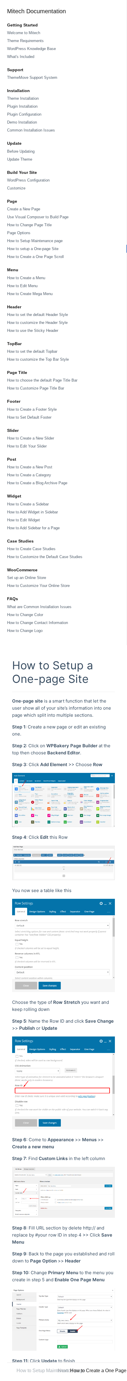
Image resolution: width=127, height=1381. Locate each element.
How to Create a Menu (26, 278)
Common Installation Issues (31, 130)
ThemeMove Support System (32, 77)
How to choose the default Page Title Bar (42, 380)
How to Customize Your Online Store (38, 585)
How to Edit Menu (22, 286)
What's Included (20, 56)
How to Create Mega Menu (30, 294)
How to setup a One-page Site (32, 249)
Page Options (18, 233)
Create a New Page (23, 209)
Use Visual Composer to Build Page (38, 217)
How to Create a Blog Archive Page (37, 483)
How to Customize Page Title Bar (35, 388)
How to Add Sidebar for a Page (33, 528)
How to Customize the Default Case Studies (44, 557)
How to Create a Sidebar (28, 504)
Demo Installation (22, 122)
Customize (16, 188)
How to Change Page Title (29, 225)
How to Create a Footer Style (32, 409)
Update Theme (19, 159)
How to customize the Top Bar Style (38, 359)
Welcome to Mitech (23, 33)
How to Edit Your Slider (27, 446)
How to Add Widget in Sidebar (32, 512)
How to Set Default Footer (29, 417)
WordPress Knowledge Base (31, 48)
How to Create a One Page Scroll (35, 256)
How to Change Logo (25, 630)
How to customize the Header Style (37, 322)
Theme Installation (23, 98)
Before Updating (21, 151)
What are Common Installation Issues (39, 607)
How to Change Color (25, 615)
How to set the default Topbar (32, 351)
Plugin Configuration (24, 114)
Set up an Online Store (26, 577)
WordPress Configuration (28, 180)
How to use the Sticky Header (32, 330)
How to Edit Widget (23, 520)
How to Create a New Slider (30, 438)
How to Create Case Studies (31, 549)
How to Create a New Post (29, 467)
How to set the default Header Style (37, 314)
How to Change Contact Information (37, 622)
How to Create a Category (29, 475)
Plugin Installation (22, 106)
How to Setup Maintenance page (35, 241)
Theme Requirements (25, 41)
